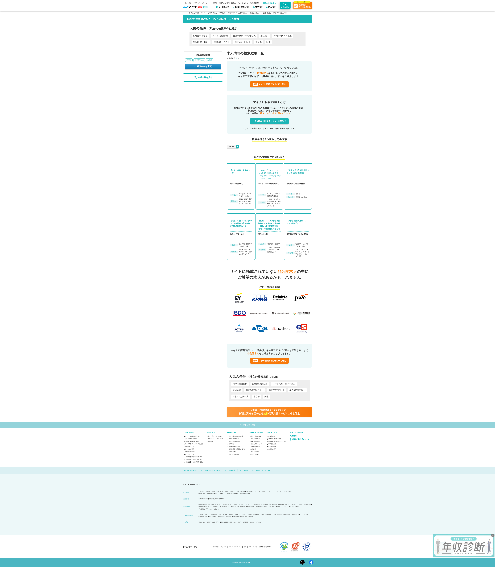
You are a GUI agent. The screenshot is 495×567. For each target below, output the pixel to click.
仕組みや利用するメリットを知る (269, 121)
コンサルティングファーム (215, 438)
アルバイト (270, 491)
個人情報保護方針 (265, 547)
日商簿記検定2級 (220, 36)
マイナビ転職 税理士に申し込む (269, 84)
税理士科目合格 (200, 36)
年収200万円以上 (201, 42)
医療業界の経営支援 (238, 516)
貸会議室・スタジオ (232, 522)
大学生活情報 (264, 504)
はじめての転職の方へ (191, 438)
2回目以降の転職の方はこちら (282, 128)
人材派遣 (201, 514)
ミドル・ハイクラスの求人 (259, 491)
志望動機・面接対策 (234, 446)
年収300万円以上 (222, 42)
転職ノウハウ (232, 432)
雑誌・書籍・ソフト (286, 504)
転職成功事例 (232, 451)
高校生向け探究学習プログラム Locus (219, 498)
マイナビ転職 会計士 (229, 470)
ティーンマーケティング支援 (252, 504)
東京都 (258, 42)
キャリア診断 (255, 451)
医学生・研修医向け (230, 491)
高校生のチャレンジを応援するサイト (233, 504)
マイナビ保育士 (267, 470)
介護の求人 (229, 516)
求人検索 (222, 13)
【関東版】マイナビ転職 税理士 (194, 457)
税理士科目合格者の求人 (275, 438)
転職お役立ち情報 (256, 432)
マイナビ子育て (214, 506)
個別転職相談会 (255, 446)
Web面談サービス (190, 451)
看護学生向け (219, 491)
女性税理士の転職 (234, 438)
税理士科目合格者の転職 (236, 436)
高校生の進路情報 (203, 498)
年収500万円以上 (242, 42)
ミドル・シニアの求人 (285, 491)
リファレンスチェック (255, 522)
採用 (245, 547)
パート (276, 491)
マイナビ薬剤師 (255, 470)
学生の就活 (201, 491)
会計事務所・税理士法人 (244, 36)
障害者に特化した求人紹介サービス (208, 493)
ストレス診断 (255, 454)
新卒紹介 (231, 514)
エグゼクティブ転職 (250, 514)
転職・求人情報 (241, 491)
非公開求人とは (189, 446)
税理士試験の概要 (256, 436)
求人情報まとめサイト (204, 504)
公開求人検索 (272, 432)
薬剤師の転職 (286, 514)
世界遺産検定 (307, 504)
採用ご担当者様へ (269, 3)
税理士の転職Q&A (234, 454)
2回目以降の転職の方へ (192, 441)
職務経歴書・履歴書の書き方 (237, 449)
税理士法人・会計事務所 (215, 436)
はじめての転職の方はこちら (254, 128)
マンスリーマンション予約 (291, 506)
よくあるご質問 (189, 449)
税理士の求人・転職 (271, 514)
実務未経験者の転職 (234, 441)
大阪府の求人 (242, 13)
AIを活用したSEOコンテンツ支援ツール (209, 509)
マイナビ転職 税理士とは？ (193, 436)
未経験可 (265, 36)
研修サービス (202, 522)
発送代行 (223, 522)
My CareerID (250, 506)
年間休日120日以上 (283, 36)
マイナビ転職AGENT (190, 470)
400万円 (231, 147)
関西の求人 (231, 13)
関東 (268, 42)
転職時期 (231, 444)
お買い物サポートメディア (276, 506)
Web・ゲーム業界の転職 (211, 514)
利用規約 (293, 436)
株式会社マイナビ (190, 547)
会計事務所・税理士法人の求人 (277, 441)
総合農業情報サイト (204, 506)
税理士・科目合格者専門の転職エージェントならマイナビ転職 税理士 (237, 3)
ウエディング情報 (297, 504)
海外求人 (248, 491)
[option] (270, 314)
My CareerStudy (241, 506)
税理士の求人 (254, 13)
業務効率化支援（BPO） (213, 522)
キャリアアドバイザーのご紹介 (194, 444)
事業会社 (210, 441)
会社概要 (216, 547)
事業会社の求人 (272, 444)
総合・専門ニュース (217, 504)
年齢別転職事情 (255, 441)
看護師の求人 (295, 514)
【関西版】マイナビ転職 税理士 (194, 459)
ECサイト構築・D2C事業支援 (228, 506)
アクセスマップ (189, 454)
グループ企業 (253, 547)
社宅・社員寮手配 (243, 522)
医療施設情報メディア (261, 506)
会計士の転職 (260, 514)
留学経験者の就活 (210, 491)
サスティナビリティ (235, 547)
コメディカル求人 (305, 514)
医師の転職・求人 (203, 516)
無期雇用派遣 (221, 516)
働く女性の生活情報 (274, 504)
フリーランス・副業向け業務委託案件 (228, 493)
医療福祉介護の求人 (245, 493)
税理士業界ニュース (256, 444)
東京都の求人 (272, 446)
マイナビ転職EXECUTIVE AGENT (210, 470)
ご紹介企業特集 (255, 438)
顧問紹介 (279, 514)
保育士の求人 (212, 516)
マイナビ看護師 (243, 470)
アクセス (223, 547)
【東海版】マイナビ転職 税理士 (194, 462)
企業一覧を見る (205, 77)
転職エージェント (239, 514)
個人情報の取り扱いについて (300, 440)
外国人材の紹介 (249, 516)
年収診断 (253, 449)
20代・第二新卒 (223, 514)
